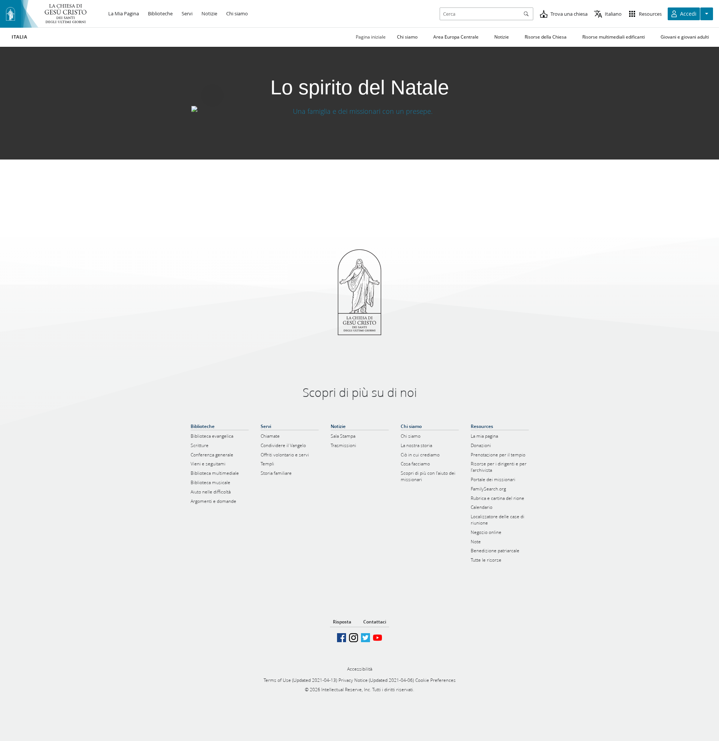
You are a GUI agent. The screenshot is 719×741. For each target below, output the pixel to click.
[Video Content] (359, 111)
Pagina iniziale (371, 37)
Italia (19, 37)
